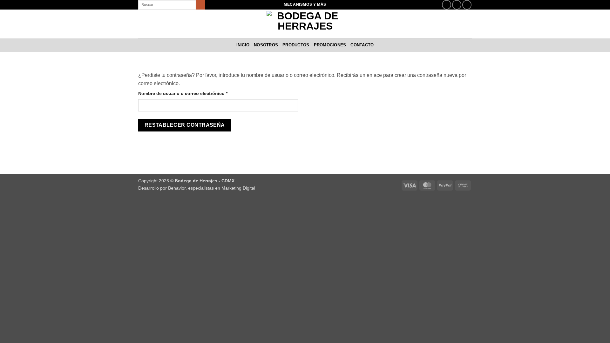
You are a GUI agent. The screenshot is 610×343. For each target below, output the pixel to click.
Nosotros (266, 45)
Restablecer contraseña (185, 125)
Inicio (243, 45)
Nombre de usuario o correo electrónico (195, 93)
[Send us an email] (456, 4)
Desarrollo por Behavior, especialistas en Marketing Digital (196, 188)
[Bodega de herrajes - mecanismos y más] (305, 24)
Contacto (362, 45)
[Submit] (200, 5)
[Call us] (466, 4)
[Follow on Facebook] (446, 4)
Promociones (330, 45)
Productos (295, 45)
